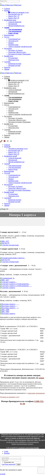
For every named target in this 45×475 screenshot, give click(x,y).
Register (7, 453)
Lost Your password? (9, 464)
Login (6, 451)
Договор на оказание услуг (9, 397)
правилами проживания (36, 393)
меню (41, 378)
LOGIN (2, 474)
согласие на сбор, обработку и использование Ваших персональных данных (22, 443)
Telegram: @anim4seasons (9, 426)
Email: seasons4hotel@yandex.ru (11, 422)
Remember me (9, 462)
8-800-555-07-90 (5, 417)
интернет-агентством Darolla (28, 448)
